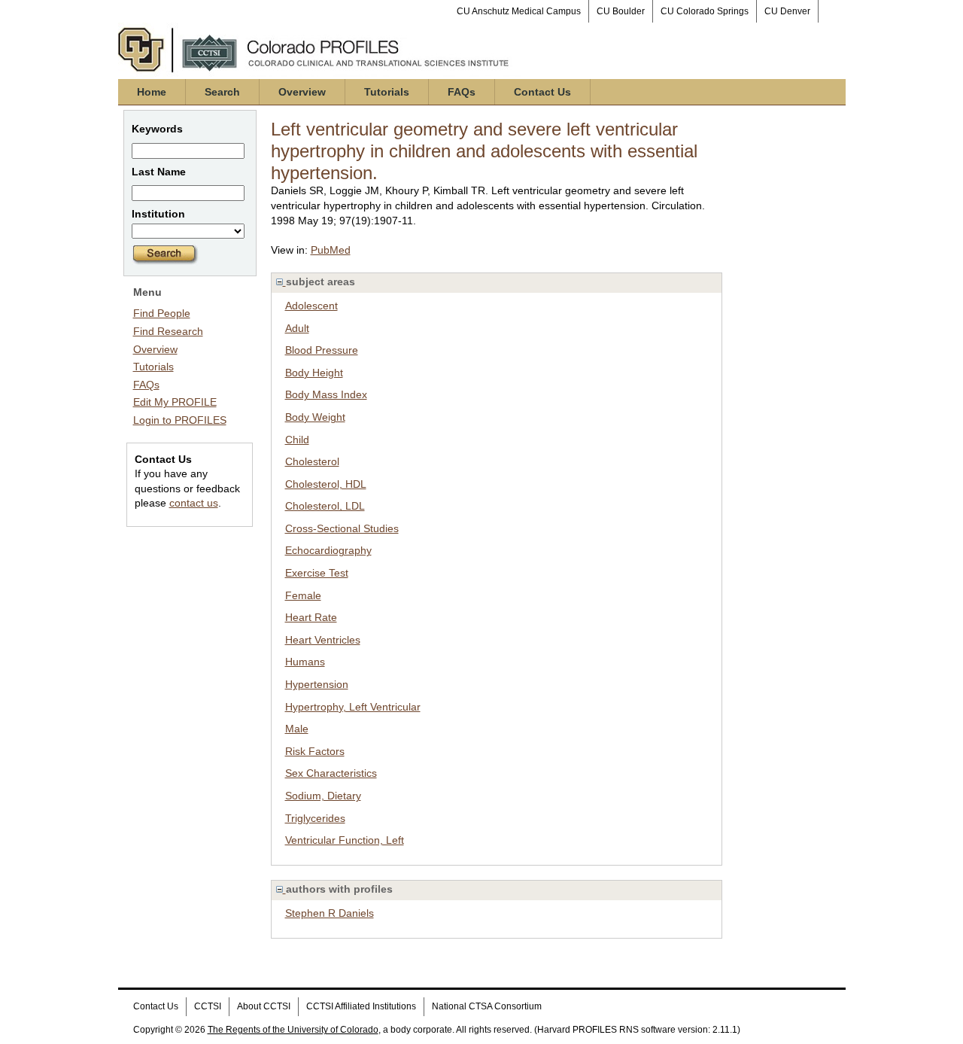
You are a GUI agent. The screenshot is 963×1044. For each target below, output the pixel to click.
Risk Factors (315, 751)
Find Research (168, 331)
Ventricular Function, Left (344, 840)
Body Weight (315, 417)
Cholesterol (312, 461)
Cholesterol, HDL (325, 484)
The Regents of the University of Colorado (293, 1029)
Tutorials (386, 92)
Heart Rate (311, 617)
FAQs (461, 92)
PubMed (331, 250)
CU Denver (787, 11)
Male (296, 729)
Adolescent (311, 306)
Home (151, 92)
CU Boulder (621, 11)
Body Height (314, 373)
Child (297, 440)
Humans (305, 662)
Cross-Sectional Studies (342, 528)
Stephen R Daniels (329, 913)
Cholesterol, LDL (325, 506)
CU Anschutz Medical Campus (519, 11)
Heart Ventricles (322, 640)
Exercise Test (316, 573)
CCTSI (207, 1006)
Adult (297, 328)
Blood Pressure (321, 350)
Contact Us (542, 92)
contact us (193, 503)
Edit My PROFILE (175, 402)
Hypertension (316, 684)
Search (222, 92)
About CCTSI (263, 1006)
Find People (161, 313)
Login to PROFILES (179, 420)
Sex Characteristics (331, 773)
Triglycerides (315, 818)
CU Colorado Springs (705, 11)
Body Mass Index (326, 394)
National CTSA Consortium (487, 1006)
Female (303, 595)
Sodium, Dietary (323, 796)
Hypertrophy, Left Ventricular (353, 707)
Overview (302, 92)
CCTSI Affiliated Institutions (361, 1006)
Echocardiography (328, 550)
